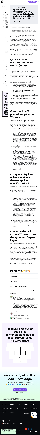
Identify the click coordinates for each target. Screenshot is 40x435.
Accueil (3, 398)
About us (25, 408)
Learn (10, 406)
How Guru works (5, 408)
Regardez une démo (32, 1)
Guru (11, 247)
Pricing (3, 406)
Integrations (4, 409)
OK (14, 431)
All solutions (4, 412)
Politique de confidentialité (5, 432)
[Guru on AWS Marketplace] (34, 415)
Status (18, 408)
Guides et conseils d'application (15, 398)
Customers (11, 408)
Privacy (19, 430)
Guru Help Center (20, 406)
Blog (10, 414)
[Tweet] (18, 21)
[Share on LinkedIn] (16, 21)
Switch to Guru (26, 413)
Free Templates (26, 414)
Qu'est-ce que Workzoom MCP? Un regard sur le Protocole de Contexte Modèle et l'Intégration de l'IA (19, 399)
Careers (25, 406)
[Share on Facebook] (20, 21)
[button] (38, 1)
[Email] (14, 21)
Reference (11, 409)
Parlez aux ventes (6, 112)
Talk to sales (33, 406)
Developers (11, 411)
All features (4, 411)
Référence (7, 398)
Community (11, 412)
